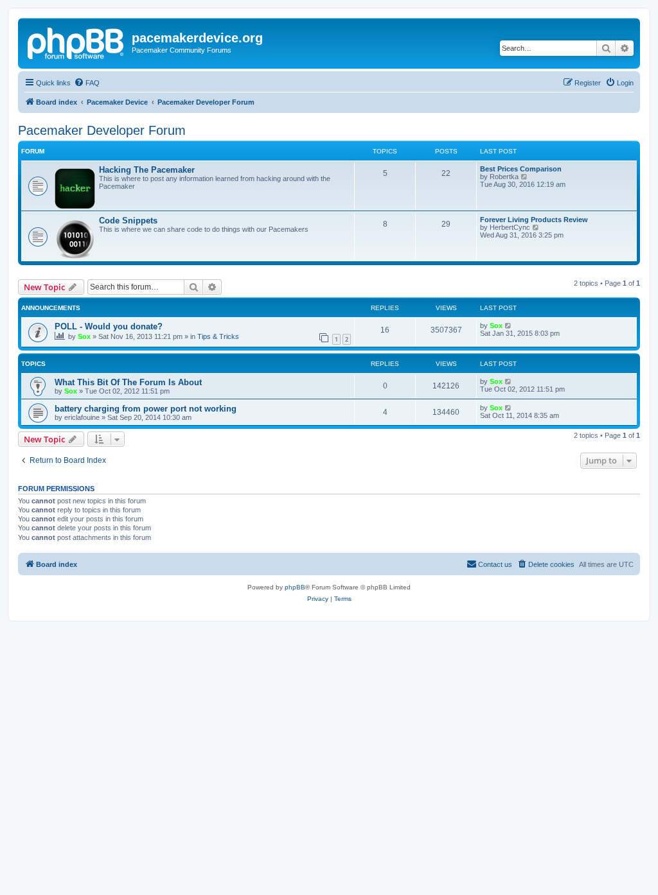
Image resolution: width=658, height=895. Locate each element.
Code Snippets (128, 220)
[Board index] (76, 41)
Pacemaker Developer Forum (102, 130)
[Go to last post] (508, 325)
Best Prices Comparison (521, 169)
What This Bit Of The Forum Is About (128, 382)
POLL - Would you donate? (109, 326)
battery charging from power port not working (145, 408)
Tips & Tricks (218, 336)
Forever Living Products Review (534, 219)
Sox (84, 336)
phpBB (295, 587)
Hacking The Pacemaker (147, 170)
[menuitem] (87, 83)
